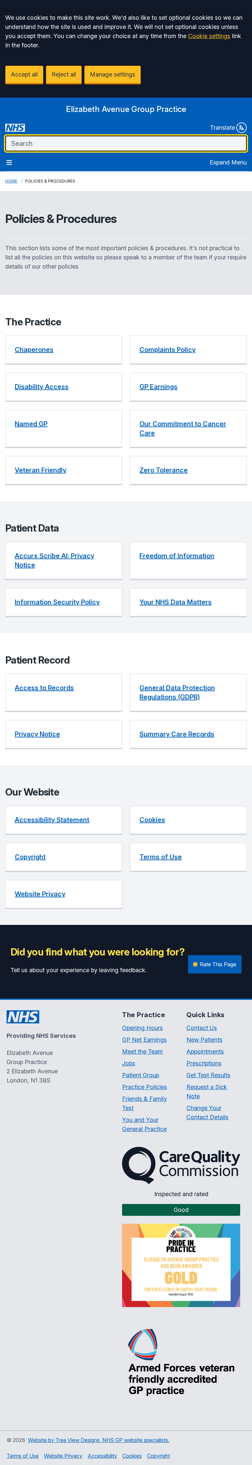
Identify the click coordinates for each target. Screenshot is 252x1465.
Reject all (64, 74)
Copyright (158, 1456)
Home (11, 181)
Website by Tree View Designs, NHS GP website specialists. (98, 1440)
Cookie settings (209, 36)
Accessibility (102, 1456)
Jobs (128, 1063)
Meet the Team (142, 1051)
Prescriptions (203, 1063)
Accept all (24, 74)
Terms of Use (23, 1456)
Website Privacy (63, 1456)
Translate (222, 127)
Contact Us (201, 1027)
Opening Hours (142, 1027)
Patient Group (140, 1075)
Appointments (205, 1051)
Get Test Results (208, 1075)
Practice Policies (144, 1086)
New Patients (204, 1039)
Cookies (132, 1456)
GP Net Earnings (144, 1039)
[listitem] (63, 350)
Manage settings (112, 74)
